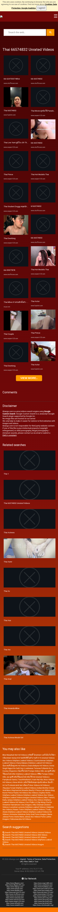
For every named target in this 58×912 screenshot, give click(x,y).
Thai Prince (8, 174)
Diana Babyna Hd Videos (38, 765)
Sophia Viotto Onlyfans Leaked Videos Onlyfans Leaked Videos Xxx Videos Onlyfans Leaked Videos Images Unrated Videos (28, 795)
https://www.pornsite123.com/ (15, 892)
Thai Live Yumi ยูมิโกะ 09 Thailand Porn (20, 142)
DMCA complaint (10, 435)
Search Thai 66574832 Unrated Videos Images (24, 844)
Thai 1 (6, 474)
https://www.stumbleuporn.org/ (43, 905)
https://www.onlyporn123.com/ (43, 896)
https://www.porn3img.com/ (43, 901)
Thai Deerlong (9, 238)
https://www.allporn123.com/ (43, 894)
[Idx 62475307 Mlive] (16, 74)
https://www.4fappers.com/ (15, 883)
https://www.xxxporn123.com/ (15, 901)
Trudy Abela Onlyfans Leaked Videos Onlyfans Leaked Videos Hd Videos (27, 811)
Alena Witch (18, 782)
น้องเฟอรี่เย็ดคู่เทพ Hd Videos (15, 765)
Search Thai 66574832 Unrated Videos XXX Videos (25, 835)
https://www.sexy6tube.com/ (43, 885)
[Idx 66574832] (43, 74)
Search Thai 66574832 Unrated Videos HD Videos (25, 837)
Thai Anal (7, 679)
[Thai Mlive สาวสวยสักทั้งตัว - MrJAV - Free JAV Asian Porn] (16, 297)
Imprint (23, 859)
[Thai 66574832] (16, 106)
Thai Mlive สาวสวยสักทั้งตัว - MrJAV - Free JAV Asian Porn (27, 302)
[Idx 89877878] (16, 266)
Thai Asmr (8, 562)
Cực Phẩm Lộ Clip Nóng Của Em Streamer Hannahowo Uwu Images (27, 803)
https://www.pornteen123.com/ (43, 892)
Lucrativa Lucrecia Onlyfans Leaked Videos (27, 807)
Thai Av (7, 591)
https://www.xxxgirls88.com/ (43, 883)
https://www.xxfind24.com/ (15, 903)
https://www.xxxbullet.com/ (15, 898)
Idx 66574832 (36, 79)
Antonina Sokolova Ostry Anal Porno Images (28, 814)
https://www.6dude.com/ (15, 889)
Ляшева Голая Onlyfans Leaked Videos (19, 788)
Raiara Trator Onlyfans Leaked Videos (29, 809)
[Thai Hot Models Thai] (43, 170)
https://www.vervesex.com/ (15, 896)
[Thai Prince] (16, 170)
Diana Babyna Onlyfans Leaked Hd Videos (33, 763)
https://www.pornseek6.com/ (43, 890)
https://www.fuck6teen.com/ (43, 887)
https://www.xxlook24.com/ (15, 905)
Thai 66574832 (10, 110)
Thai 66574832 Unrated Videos (17, 503)
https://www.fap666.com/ (15, 890)
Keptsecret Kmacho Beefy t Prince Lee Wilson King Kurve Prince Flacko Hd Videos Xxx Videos (29, 791)
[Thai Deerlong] (16, 234)
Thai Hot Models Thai (40, 174)
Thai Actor (35, 301)
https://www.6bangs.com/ (14, 887)
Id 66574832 (36, 206)
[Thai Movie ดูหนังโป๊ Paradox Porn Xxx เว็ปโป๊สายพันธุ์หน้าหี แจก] (43, 106)
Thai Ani (7, 649)
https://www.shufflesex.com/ (14, 894)
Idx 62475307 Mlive (12, 79)
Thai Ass (7, 620)
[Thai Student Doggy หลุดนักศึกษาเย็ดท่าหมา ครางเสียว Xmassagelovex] (16, 202)
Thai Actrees (9, 532)
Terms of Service (34, 859)
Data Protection (48, 859)
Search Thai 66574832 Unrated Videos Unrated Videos (27, 832)
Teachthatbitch (24, 779)
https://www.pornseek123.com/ (43, 889)
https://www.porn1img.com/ (43, 898)
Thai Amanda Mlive (11, 708)
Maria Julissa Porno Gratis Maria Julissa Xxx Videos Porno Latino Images (27, 816)
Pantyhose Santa (10, 779)
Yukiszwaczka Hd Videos (20, 819)
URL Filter (24, 861)
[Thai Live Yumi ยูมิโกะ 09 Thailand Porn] (16, 138)
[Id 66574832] (43, 202)
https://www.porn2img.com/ (43, 900)
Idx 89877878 (9, 270)
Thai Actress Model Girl (13, 737)
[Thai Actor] (43, 297)
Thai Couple (9, 334)
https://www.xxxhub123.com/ (14, 900)
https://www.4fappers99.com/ (15, 885)
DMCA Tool (33, 861)
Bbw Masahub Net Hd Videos (15, 755)
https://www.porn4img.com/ (43, 903)
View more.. (29, 378)
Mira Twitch (49, 797)
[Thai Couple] (16, 330)
